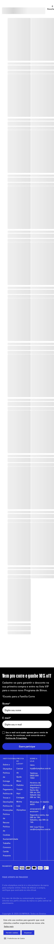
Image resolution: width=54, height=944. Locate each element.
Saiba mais (9, 926)
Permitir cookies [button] (12, 933)
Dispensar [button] (28, 933)
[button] (14, 938)
